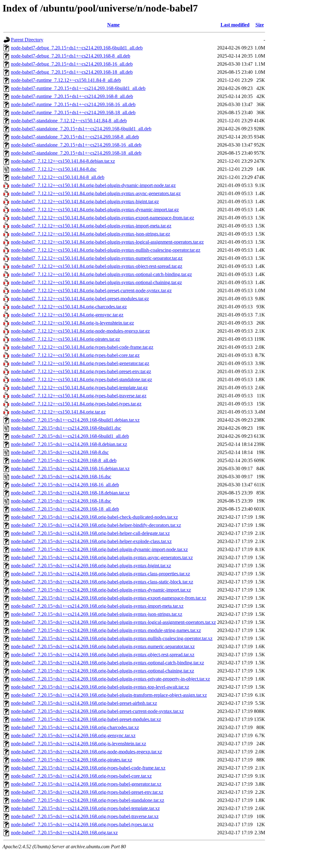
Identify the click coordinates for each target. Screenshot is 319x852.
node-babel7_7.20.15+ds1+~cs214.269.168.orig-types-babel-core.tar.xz (81, 776)
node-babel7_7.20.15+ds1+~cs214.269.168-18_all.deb (65, 509)
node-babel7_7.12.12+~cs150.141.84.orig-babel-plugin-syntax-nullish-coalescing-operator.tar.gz (105, 250)
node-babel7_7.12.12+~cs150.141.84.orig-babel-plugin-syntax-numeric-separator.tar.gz (97, 258)
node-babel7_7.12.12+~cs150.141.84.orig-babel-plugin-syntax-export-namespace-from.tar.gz (102, 217)
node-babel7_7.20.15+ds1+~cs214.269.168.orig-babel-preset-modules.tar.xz (86, 719)
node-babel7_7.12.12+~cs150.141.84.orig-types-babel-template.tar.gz (79, 387)
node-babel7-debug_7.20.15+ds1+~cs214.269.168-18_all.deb (72, 72)
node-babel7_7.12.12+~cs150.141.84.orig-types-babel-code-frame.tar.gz (82, 347)
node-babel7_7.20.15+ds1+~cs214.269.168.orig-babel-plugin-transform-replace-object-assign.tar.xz (109, 695)
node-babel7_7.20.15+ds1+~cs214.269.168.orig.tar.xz (64, 832)
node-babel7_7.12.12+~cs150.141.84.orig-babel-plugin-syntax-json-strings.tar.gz (90, 233)
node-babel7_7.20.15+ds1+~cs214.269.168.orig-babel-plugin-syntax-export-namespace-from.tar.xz (108, 598)
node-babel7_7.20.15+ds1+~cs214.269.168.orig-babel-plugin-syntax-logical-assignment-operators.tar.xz (113, 622)
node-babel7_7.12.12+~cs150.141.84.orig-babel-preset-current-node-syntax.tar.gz (91, 290)
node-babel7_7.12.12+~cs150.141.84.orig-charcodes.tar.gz (69, 306)
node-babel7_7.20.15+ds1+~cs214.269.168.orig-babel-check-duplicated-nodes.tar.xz (94, 517)
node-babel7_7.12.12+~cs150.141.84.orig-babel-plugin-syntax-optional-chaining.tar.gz (96, 282)
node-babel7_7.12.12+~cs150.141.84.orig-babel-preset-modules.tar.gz (80, 298)
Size (259, 24)
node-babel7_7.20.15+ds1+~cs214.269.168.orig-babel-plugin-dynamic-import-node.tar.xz (99, 549)
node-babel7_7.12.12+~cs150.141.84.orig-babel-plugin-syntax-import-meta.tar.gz (91, 225)
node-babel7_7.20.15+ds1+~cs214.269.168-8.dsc (60, 452)
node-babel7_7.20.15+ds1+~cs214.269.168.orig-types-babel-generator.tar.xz (86, 784)
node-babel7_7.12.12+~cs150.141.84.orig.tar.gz (58, 411)
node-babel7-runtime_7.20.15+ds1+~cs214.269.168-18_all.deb (73, 112)
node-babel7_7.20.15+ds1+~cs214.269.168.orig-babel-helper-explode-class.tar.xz (91, 541)
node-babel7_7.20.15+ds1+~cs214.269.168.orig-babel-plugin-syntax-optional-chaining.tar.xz (102, 670)
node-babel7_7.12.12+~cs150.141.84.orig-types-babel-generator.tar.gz (80, 363)
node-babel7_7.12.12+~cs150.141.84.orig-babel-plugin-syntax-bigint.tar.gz (85, 201)
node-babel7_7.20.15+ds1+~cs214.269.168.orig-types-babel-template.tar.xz (85, 808)
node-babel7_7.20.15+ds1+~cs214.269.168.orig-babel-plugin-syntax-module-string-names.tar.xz (106, 630)
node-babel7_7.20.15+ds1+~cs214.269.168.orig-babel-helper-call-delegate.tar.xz (90, 533)
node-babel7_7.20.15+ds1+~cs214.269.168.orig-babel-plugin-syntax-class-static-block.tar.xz (102, 581)
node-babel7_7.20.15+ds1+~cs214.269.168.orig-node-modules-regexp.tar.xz (86, 751)
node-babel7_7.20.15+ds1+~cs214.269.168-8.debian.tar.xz (69, 444)
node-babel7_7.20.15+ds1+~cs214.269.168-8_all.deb (64, 460)
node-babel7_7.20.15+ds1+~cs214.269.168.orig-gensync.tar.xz (73, 735)
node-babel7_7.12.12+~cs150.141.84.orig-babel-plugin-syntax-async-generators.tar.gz (96, 193)
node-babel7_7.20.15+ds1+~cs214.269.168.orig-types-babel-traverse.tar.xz (85, 816)
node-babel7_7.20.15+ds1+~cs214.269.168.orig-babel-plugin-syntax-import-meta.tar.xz (97, 606)
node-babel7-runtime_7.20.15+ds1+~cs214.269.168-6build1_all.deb (78, 88)
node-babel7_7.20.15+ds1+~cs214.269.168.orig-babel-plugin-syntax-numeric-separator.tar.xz (103, 646)
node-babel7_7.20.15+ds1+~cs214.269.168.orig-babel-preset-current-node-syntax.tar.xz (97, 711)
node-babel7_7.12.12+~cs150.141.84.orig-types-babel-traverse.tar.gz (78, 395)
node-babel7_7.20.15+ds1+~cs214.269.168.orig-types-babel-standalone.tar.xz (87, 800)
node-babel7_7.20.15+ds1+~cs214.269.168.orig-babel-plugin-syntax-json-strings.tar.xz (96, 614)
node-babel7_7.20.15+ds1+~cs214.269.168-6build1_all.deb (70, 436)
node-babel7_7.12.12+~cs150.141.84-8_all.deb (57, 177)
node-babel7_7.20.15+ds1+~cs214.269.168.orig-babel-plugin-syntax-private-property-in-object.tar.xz (110, 678)
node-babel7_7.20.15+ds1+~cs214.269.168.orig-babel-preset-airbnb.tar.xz (84, 703)
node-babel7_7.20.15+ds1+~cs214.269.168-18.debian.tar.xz (70, 492)
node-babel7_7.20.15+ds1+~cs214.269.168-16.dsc (61, 476)
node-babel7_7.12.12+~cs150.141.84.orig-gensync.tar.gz (67, 314)
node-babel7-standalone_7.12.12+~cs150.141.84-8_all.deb (69, 120)
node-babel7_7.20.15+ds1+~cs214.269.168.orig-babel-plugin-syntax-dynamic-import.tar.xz (101, 589)
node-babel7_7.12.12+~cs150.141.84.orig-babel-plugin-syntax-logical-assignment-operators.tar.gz (107, 242)
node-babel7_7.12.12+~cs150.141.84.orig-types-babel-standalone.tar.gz (81, 379)
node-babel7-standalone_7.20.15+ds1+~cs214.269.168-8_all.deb (75, 136)
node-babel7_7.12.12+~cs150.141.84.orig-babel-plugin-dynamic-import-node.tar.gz (93, 185)
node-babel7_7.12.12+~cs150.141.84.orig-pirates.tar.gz (65, 339)
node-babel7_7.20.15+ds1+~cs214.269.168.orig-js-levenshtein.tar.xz (78, 743)
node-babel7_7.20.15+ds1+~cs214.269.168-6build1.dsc (66, 428)
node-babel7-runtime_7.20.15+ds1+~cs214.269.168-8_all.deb (72, 96)
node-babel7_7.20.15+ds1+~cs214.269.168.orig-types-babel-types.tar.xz (82, 824)
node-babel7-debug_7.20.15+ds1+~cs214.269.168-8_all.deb (70, 56)
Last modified (235, 24)
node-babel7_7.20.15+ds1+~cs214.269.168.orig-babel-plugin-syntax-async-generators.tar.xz (102, 557)
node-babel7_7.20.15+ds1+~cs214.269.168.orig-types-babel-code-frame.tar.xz (88, 767)
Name (113, 24)
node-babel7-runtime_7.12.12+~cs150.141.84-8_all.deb (66, 80)
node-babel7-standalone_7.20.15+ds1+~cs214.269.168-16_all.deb (76, 144)
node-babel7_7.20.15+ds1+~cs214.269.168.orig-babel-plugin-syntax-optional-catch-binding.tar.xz (107, 662)
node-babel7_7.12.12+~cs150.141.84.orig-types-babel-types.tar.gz (76, 403)
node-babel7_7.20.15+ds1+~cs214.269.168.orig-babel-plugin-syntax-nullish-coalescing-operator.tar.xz (111, 638)
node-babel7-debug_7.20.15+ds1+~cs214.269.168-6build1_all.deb (77, 47)
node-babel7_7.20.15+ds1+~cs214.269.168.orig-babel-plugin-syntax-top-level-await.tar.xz (100, 687)
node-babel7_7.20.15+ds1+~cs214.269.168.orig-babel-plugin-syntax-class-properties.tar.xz (100, 573)
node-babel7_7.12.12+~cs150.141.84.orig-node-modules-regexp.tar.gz (80, 331)
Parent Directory (27, 39)
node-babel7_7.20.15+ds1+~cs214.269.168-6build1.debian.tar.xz (75, 420)
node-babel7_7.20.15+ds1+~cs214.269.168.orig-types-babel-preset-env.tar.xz (87, 792)
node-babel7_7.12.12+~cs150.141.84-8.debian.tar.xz (63, 161)
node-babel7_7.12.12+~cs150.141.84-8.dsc (54, 169)
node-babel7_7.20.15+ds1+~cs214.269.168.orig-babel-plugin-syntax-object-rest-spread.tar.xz (102, 654)
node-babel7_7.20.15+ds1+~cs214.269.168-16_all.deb (65, 484)
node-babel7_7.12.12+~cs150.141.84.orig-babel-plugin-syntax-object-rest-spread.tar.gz (96, 266)
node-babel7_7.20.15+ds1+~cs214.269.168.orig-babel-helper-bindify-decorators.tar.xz (96, 525)
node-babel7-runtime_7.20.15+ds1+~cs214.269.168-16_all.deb (73, 104)
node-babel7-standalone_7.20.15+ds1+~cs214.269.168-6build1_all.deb (81, 128)
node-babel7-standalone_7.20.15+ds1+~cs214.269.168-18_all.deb (76, 153)
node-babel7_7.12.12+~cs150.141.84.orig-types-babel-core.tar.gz (75, 355)
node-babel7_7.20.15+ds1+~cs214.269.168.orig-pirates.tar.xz (71, 759)
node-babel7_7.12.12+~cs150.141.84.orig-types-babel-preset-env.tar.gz (81, 371)
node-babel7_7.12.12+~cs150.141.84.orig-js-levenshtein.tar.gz (72, 322)
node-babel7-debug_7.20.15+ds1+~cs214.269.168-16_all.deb (72, 64)
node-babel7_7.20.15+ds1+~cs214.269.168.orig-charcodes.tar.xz (75, 727)
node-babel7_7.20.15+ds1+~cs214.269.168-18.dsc (61, 500)
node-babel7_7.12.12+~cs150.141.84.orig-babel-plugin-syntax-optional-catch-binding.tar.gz (101, 274)
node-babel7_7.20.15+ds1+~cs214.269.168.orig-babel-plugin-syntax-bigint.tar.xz (91, 565)
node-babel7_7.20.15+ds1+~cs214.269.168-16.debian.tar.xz (70, 468)
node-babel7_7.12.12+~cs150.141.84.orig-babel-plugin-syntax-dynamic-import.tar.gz (95, 209)
